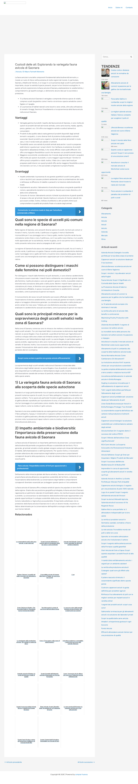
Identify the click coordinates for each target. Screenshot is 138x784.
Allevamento (106, 214)
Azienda (104, 232)
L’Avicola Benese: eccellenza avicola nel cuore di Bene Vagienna (122, 130)
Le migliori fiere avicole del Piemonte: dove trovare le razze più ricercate (121, 181)
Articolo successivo (86, 762)
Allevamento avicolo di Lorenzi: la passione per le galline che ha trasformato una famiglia (117, 297)
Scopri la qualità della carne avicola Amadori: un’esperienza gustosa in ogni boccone (116, 621)
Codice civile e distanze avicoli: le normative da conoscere (120, 73)
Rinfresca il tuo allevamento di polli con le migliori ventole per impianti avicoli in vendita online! (117, 597)
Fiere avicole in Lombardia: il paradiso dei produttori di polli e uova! (122, 194)
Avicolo (104, 228)
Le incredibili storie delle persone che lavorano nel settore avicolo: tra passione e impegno (117, 335)
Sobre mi (119, 7)
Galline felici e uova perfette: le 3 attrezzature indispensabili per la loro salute (115, 512)
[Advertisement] (69, 31)
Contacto (129, 7)
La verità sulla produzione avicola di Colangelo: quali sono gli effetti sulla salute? (115, 570)
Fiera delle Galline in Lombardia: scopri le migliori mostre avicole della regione (122, 102)
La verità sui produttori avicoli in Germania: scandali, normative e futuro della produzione (116, 523)
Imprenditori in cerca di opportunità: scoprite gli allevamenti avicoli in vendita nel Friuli (116, 471)
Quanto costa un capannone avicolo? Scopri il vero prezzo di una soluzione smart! (122, 153)
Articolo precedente (13, 762)
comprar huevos (81, 774)
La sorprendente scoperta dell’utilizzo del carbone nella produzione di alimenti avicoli (117, 414)
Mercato (104, 235)
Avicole (104, 221)
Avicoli (103, 225)
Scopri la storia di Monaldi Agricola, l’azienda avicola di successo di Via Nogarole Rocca (114, 502)
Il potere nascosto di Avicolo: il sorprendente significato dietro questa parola (116, 580)
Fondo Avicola (106, 628)
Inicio (110, 7)
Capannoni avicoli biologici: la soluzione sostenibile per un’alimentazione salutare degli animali (117, 424)
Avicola (18, 72)
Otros (103, 239)
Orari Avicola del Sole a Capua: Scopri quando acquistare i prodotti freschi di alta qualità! (117, 553)
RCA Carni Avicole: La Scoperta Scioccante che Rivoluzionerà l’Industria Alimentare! (116, 448)
